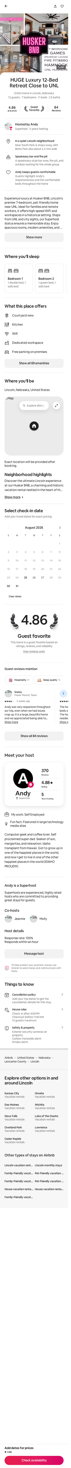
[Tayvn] (63, 693)
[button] (59, 543)
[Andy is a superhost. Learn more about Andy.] (8, 126)
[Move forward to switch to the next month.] (60, 528)
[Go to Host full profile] (34, 784)
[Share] (55, 6)
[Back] (7, 6)
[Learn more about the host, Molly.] (33, 919)
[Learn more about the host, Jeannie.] (8, 919)
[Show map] (34, 426)
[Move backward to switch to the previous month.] (8, 528)
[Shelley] (8, 693)
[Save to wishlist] (62, 6)
